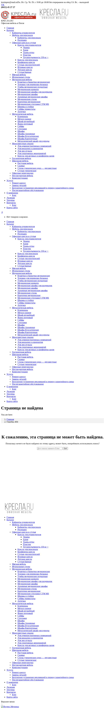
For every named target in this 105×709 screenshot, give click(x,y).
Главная (10, 419)
